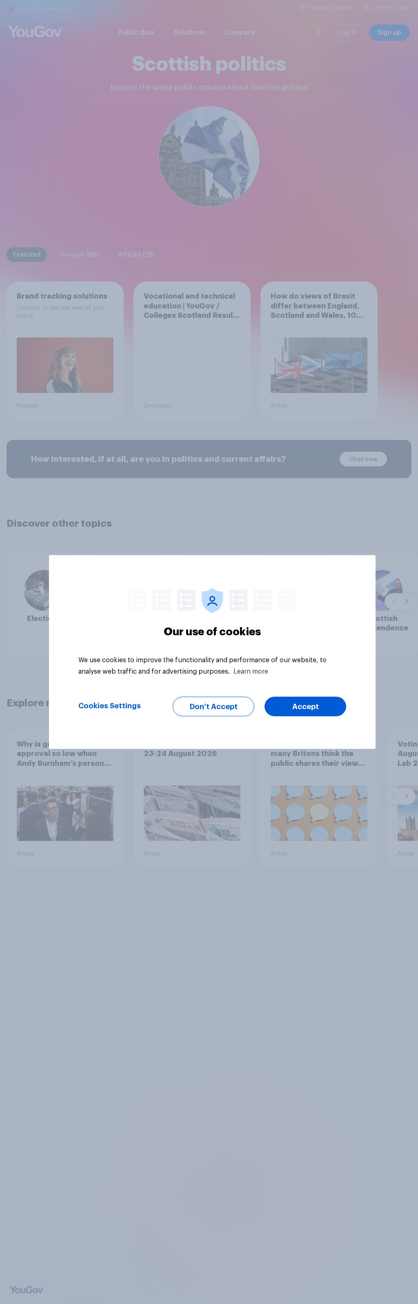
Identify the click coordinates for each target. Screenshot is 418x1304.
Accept (305, 706)
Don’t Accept (214, 706)
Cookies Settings (109, 706)
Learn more (250, 671)
